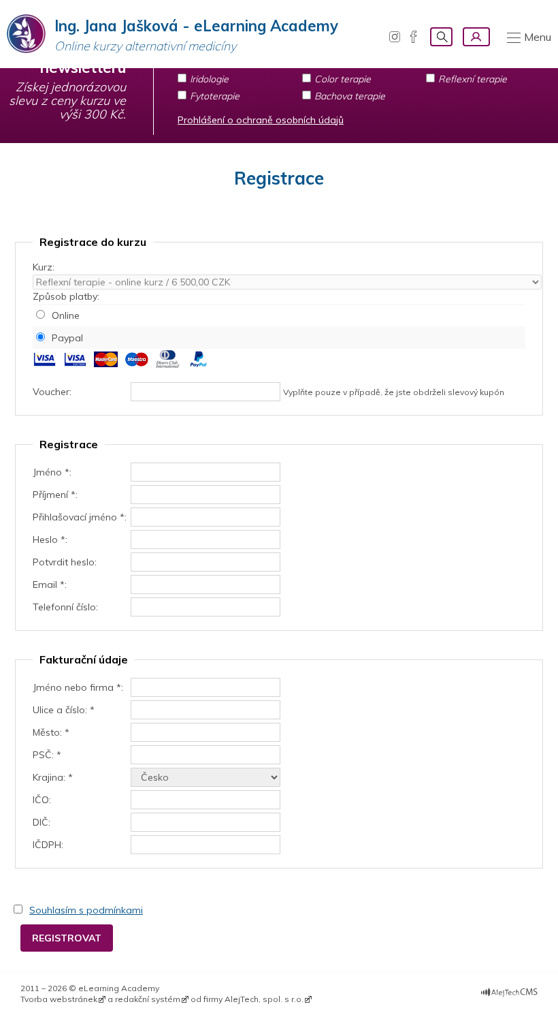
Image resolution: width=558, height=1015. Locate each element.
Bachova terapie (349, 96)
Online (66, 315)
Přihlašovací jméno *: (80, 517)
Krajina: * (53, 777)
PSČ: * (47, 755)
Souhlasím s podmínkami (86, 910)
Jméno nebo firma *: (78, 687)
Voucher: (52, 392)
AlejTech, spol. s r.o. (264, 999)
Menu (537, 37)
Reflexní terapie (472, 79)
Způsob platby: (66, 296)
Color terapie (342, 79)
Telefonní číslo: (65, 607)
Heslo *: (50, 539)
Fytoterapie (215, 96)
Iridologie (209, 79)
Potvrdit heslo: (65, 562)
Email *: (50, 584)
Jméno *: (52, 472)
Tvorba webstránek (58, 999)
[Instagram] (394, 37)
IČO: (42, 800)
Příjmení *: (55, 494)
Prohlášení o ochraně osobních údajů (261, 120)
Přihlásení (476, 36)
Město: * (51, 732)
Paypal (67, 338)
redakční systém (147, 999)
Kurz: (43, 267)
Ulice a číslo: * (64, 710)
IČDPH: (48, 845)
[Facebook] (413, 37)
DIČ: (41, 822)
